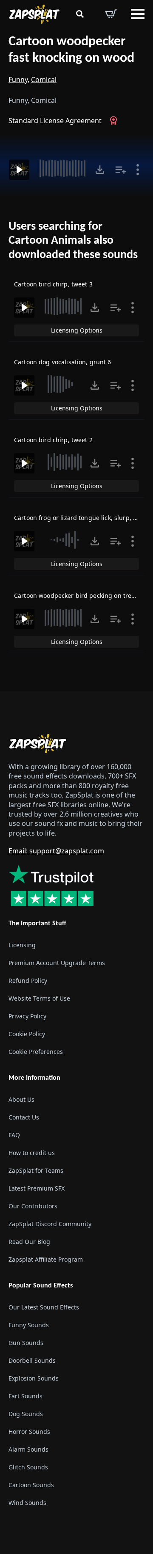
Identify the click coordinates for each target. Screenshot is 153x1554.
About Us (21, 1099)
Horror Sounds (29, 1431)
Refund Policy (27, 980)
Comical (44, 79)
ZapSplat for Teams (35, 1170)
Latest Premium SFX (36, 1188)
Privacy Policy (27, 1016)
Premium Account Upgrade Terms (56, 963)
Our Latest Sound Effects (43, 1307)
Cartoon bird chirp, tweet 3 (53, 284)
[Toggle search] (80, 14)
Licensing (22, 945)
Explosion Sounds (33, 1378)
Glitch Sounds (28, 1467)
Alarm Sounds (28, 1449)
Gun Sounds (25, 1343)
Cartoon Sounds (31, 1485)
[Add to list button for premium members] (120, 170)
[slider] (63, 168)
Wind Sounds (27, 1503)
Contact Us (23, 1117)
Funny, (18, 79)
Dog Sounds (25, 1414)
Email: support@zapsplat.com (56, 850)
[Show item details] (137, 170)
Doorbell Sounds (32, 1360)
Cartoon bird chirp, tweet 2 (53, 440)
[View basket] (110, 14)
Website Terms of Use (39, 998)
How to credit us (31, 1153)
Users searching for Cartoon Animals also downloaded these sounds (73, 241)
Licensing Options (76, 330)
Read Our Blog (29, 1242)
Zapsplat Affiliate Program (45, 1259)
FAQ (14, 1135)
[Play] (19, 170)
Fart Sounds (25, 1396)
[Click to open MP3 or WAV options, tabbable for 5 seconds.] (100, 170)
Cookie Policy (26, 1034)
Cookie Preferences (35, 1052)
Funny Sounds (28, 1325)
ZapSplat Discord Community (49, 1224)
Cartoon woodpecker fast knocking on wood (71, 50)
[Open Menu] (137, 14)
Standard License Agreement (55, 120)
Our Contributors (32, 1206)
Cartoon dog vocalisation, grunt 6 (62, 362)
